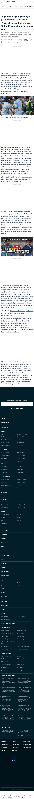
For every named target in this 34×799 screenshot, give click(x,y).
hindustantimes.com (8, 42)
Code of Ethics (27, 747)
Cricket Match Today (22, 434)
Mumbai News (4, 466)
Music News (4, 482)
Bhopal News (20, 452)
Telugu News (4, 667)
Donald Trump (4, 639)
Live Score (20, 6)
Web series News (5, 488)
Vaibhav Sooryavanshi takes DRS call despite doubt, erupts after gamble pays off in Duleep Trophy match (8, 681)
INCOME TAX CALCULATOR (8, 623)
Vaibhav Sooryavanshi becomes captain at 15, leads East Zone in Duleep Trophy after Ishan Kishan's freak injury (24, 699)
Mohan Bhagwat (5, 630)
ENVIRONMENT (5, 555)
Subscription (4, 747)
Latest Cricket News (8, 676)
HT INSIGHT (4, 597)
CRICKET (3, 431)
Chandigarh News (5, 455)
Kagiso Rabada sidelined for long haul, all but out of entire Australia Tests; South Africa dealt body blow (24, 690)
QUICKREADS (4, 605)
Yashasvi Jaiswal (5, 442)
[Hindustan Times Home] (11, 2)
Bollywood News (5, 479)
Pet (1, 526)
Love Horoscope (5, 646)
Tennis (18, 585)
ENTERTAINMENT (5, 476)
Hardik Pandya (20, 439)
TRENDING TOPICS (6, 653)
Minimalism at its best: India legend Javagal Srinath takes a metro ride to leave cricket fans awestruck (24, 681)
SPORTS (3, 580)
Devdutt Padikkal (5, 439)
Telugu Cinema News (6, 485)
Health (2, 520)
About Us (3, 741)
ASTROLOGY (4, 492)
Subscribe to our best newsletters (17, 400)
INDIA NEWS (4, 427)
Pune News (20, 469)
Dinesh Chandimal (5, 445)
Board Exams (20, 502)
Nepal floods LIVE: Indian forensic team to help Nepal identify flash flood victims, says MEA (8, 732)
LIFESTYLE (3, 512)
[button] (2, 2)
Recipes (19, 520)
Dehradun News (21, 455)
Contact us (14, 741)
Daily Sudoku (4, 616)
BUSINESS (3, 538)
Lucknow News (21, 464)
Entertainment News (6, 664)
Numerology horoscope (23, 646)
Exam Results (4, 507)
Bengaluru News (5, 452)
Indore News (4, 461)
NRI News (3, 670)
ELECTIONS (4, 601)
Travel (18, 523)
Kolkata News (4, 464)
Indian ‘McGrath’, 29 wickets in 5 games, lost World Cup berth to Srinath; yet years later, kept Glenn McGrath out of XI (8, 709)
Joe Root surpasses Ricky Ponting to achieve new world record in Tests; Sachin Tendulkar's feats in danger (8, 718)
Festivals (19, 517)
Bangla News (20, 664)
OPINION (3, 563)
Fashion (3, 517)
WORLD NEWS (5, 423)
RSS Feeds (14, 750)
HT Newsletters (27, 744)
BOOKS (3, 592)
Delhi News (4, 458)
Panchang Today (5, 649)
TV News (19, 485)
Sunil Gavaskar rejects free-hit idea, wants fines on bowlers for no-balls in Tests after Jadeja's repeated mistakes (24, 718)
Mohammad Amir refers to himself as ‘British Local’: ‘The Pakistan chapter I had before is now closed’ (8, 689)
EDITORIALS (4, 567)
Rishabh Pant (20, 442)
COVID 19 (3, 609)
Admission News (5, 502)
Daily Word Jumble (6, 619)
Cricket (2, 434)
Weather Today (15, 744)
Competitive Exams (6, 505)
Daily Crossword (21, 616)
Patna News (4, 469)
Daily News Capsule (7, 404)
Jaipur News (20, 461)
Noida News (20, 466)
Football (19, 583)
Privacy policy (4, 744)
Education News (21, 507)
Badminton (3, 583)
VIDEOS (3, 547)
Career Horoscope (21, 641)
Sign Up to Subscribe (17, 408)
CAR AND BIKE (5, 571)
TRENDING (4, 534)
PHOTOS (3, 542)
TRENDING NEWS (5, 627)
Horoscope (3, 495)
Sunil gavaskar (20, 636)
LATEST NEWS (4, 418)
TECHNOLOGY (5, 576)
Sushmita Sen (20, 633)
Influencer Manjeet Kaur (23, 630)
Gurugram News (21, 458)
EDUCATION (4, 499)
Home (3, 6)
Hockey (3, 585)
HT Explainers (20, 670)
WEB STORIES (4, 530)
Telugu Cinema (20, 661)
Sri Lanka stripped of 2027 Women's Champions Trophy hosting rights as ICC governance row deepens (8, 699)
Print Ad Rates (15, 747)
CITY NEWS (4, 449)
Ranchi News (4, 472)
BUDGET (3, 551)
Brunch (19, 514)
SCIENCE (3, 559)
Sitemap (3, 750)
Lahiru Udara (20, 445)
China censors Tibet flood (7, 633)
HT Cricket (10, 6)
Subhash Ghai (4, 636)
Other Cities (20, 472)
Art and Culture (5, 514)
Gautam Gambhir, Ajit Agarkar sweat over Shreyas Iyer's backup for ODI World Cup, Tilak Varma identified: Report (24, 708)
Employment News (22, 505)
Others (2, 588)
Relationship (4, 523)
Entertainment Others (22, 488)
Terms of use (26, 741)
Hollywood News (21, 479)
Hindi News (20, 667)
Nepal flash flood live (22, 649)
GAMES (3, 613)
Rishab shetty (20, 639)
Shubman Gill (20, 437)
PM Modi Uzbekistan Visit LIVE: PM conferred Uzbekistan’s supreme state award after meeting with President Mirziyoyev (24, 732)
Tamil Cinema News (22, 482)
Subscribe (29, 2)
